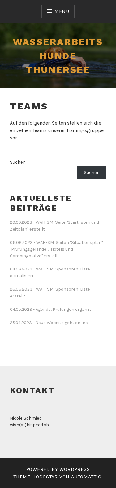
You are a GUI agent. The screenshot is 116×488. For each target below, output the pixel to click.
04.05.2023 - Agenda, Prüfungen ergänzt (50, 309)
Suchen (18, 162)
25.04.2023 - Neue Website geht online (49, 322)
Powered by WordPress (58, 469)
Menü (61, 11)
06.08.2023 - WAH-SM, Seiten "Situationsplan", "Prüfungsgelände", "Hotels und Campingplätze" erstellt (57, 249)
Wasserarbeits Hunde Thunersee (58, 55)
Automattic (86, 477)
